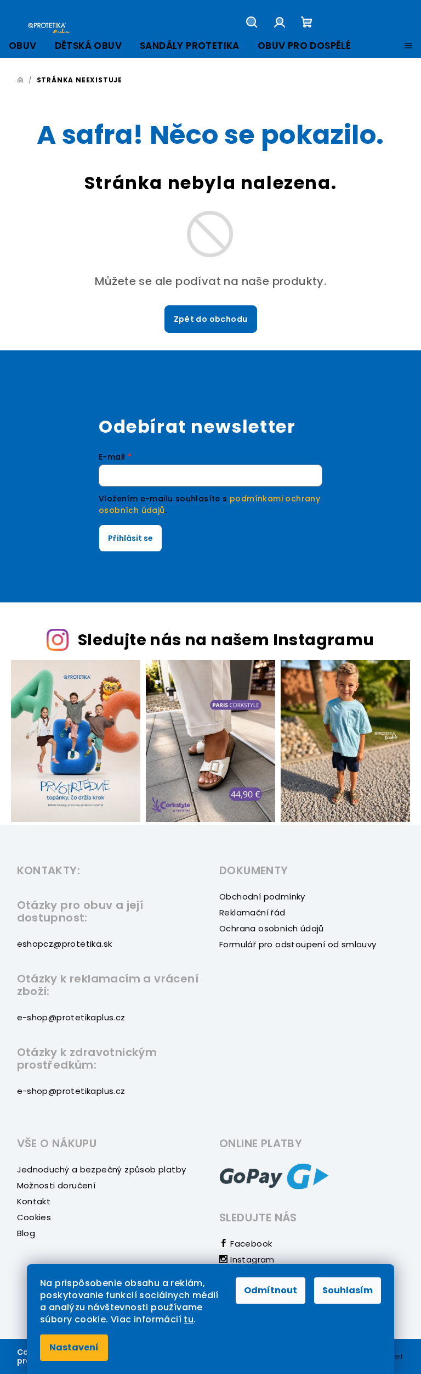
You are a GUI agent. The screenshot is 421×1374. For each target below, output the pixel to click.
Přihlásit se (130, 538)
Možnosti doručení (56, 1185)
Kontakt (34, 1201)
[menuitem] (22, 46)
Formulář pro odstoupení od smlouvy (298, 944)
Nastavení (74, 1347)
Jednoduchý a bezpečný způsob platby (101, 1169)
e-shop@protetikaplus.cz (71, 1017)
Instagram (251, 1259)
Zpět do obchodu (211, 319)
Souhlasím (347, 1290)
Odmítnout (270, 1290)
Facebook (250, 1243)
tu (189, 1319)
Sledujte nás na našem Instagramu (226, 640)
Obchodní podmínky (262, 896)
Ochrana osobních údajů (271, 928)
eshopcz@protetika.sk (64, 943)
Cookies (34, 1217)
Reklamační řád (252, 912)
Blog (26, 1233)
